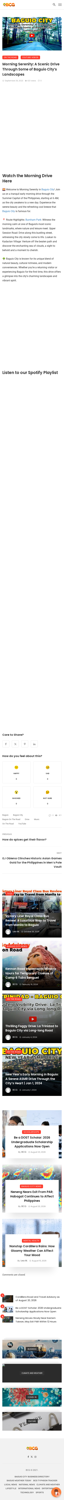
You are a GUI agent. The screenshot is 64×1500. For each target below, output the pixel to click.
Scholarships (31, 1132)
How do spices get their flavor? (24, 839)
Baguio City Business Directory (32, 1476)
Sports (40, 1492)
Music (36, 819)
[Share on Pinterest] (24, 743)
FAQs (9, 893)
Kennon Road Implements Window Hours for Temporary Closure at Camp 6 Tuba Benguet (30, 973)
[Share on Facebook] (5, 743)
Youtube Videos (30, 57)
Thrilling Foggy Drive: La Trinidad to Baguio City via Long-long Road (31, 1028)
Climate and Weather (48, 1484)
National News (27, 1484)
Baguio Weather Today (19, 1480)
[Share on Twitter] (15, 743)
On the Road (8, 824)
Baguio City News (17, 946)
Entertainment (50, 1488)
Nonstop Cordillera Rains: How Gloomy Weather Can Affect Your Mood (32, 1250)
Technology (27, 1492)
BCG (15, 984)
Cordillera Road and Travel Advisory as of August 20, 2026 (38, 1298)
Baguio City (47, 189)
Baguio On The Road (11, 819)
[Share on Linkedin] (34, 743)
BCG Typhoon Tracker (45, 1480)
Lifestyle (11, 1488)
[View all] (32, 1349)
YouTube (22, 824)
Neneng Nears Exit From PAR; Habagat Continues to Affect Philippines (32, 1196)
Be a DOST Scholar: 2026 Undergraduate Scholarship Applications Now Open (32, 1142)
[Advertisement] (32, 127)
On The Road (10, 57)
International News (29, 1488)
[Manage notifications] (57, 1494)
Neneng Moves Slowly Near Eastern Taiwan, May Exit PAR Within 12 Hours (36, 1319)
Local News (10, 1484)
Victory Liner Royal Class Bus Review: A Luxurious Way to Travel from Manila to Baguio (30, 920)
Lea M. (16, 931)
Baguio (5, 815)
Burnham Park (33, 219)
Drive (27, 819)
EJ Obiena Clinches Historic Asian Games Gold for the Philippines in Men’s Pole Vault (32, 862)
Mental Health (31, 1240)
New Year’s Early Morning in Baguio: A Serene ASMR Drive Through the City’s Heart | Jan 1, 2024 (32, 1078)
